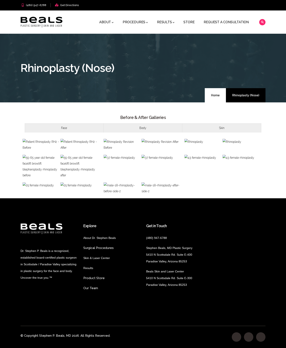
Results (164, 22)
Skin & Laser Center (96, 258)
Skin (221, 128)
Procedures (134, 22)
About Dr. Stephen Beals (103, 238)
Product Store (105, 278)
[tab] (64, 128)
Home (215, 95)
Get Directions (69, 5)
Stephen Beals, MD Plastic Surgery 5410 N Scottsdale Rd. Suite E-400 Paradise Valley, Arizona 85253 (169, 254)
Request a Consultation (226, 22)
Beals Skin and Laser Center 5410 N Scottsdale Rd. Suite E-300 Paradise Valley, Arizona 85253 (169, 278)
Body (142, 128)
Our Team (90, 288)
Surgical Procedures (98, 248)
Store (189, 22)
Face (64, 128)
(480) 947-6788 (36, 5)
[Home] (41, 22)
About (105, 22)
